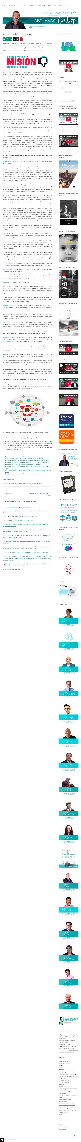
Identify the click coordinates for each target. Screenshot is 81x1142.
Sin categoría (62, 1112)
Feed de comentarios (64, 1127)
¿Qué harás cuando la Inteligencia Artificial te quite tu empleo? (68, 1036)
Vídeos (60, 1114)
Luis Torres (61, 1044)
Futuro (60, 1084)
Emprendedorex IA (63, 1080)
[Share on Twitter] (14, 39)
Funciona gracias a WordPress (9, 1139)
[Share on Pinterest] (21, 39)
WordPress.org (62, 1129)
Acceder (60, 1124)
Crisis (60, 1065)
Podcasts (30, 5)
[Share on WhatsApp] (7, 39)
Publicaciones (52, 5)
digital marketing (63, 1040)
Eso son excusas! (8, 493)
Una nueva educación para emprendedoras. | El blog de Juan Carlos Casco (28, 552)
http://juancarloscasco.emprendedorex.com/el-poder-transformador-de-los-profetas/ (27, 460)
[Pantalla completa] (76, 353)
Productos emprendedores (65, 1099)
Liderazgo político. (64, 1091)
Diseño (60, 1067)
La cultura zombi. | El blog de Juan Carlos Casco (20, 520)
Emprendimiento (63, 1082)
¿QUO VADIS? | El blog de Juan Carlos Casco (19, 507)
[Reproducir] (61, 353)
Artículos (22, 5)
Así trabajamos (12, 5)
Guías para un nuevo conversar (67, 1074)
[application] (68, 349)
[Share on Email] (17, 39)
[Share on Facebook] (4, 39)
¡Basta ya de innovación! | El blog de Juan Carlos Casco (22, 516)
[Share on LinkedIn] (10, 39)
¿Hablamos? (62, 5)
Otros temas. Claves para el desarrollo (67, 1095)
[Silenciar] (74, 353)
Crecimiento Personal (22, 483)
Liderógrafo (61, 1093)
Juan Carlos (38, 483)
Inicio (4, 5)
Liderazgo (61, 1086)
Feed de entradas (63, 1126)
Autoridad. (67, 1044)
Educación (61, 1069)
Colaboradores (41, 5)
